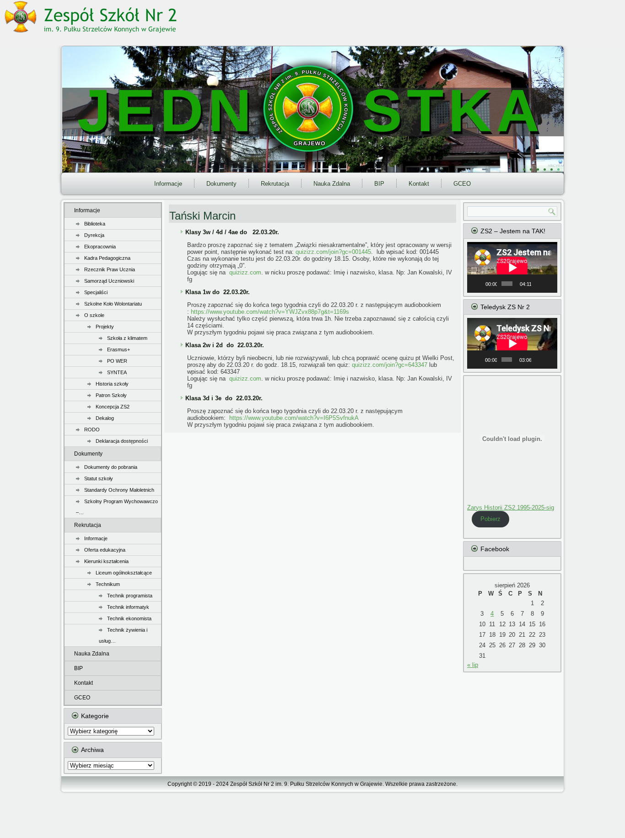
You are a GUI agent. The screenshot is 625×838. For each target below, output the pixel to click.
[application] (512, 267)
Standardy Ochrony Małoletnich (119, 490)
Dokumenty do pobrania (110, 467)
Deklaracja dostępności (122, 441)
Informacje (168, 183)
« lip (472, 664)
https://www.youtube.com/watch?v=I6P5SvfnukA (294, 417)
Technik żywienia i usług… (123, 635)
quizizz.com (245, 272)
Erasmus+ (118, 349)
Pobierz (490, 519)
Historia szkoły (112, 384)
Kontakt (419, 183)
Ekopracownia (100, 246)
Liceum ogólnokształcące (124, 572)
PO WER (117, 361)
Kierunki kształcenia (106, 561)
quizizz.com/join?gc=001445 (333, 251)
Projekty (105, 326)
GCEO (462, 183)
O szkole (94, 315)
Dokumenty (221, 183)
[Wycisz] (538, 283)
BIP (379, 183)
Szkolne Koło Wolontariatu (113, 303)
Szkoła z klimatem (127, 338)
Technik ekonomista (129, 618)
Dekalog (105, 418)
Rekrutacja (275, 183)
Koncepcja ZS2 (112, 406)
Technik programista (129, 595)
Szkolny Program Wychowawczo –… (117, 507)
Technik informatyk (128, 607)
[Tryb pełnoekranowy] (549, 283)
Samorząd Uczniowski (109, 281)
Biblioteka (94, 223)
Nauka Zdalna (331, 183)
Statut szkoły (98, 478)
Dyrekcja (94, 235)
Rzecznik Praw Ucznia (109, 269)
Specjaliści (96, 292)
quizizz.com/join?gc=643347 (389, 364)
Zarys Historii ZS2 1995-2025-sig (510, 507)
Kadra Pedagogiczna (107, 258)
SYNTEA (117, 372)
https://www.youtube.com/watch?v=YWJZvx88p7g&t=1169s (270, 311)
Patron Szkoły (111, 395)
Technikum (108, 584)
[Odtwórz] (479, 283)
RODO (92, 429)
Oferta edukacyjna (104, 550)
